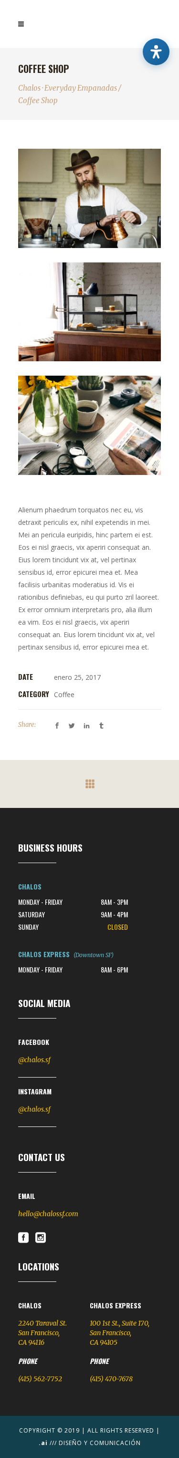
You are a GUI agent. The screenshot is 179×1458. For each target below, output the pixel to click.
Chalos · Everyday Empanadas (67, 88)
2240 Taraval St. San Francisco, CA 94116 (42, 1333)
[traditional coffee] (89, 198)
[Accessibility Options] (156, 51)
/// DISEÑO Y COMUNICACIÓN (90, 1443)
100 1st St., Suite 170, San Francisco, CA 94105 (119, 1333)
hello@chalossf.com (48, 1213)
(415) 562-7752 (40, 1379)
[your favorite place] (89, 312)
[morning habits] (89, 425)
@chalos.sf (34, 1059)
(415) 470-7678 (111, 1379)
